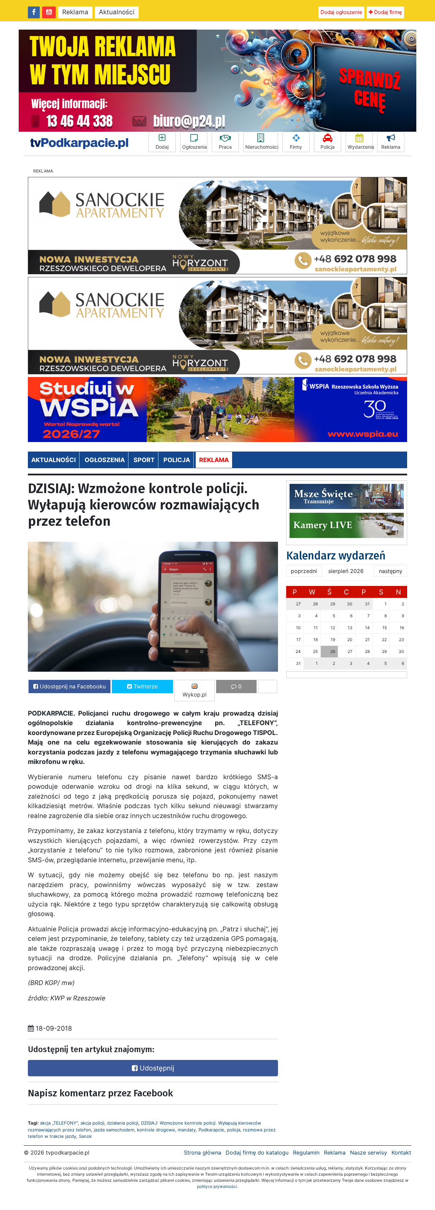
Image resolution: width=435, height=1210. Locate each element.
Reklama (75, 12)
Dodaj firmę (387, 12)
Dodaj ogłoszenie (341, 12)
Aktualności (117, 12)
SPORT (144, 459)
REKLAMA (214, 459)
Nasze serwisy (368, 1152)
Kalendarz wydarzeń (336, 555)
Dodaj (162, 147)
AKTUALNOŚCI (53, 459)
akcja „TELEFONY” (59, 1123)
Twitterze (145, 686)
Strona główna (202, 1152)
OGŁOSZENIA (105, 459)
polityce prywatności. (217, 1186)
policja (233, 1129)
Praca (225, 147)
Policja (327, 147)
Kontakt (401, 1152)
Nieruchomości (261, 147)
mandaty (187, 1129)
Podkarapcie (211, 1129)
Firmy (296, 147)
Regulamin (306, 1152)
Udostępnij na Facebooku (72, 686)
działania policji (122, 1123)
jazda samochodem (114, 1129)
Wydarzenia (360, 147)
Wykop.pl (194, 694)
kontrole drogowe (156, 1129)
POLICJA (176, 459)
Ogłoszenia (194, 147)
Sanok (85, 1136)
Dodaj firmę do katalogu (257, 1152)
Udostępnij (156, 1068)
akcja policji (92, 1123)
